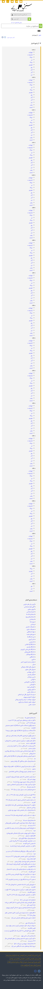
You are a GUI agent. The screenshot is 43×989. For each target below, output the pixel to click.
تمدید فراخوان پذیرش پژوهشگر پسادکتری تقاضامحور (21, 771)
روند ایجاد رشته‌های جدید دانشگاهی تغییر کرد (23, 946)
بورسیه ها (32, 622)
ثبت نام (12, 22)
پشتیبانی (39, 965)
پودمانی (33, 624)
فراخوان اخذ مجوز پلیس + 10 (27, 900)
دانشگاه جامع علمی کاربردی (28, 649)
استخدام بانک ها (30, 614)
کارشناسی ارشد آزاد (19, 956)
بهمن (31, 105)
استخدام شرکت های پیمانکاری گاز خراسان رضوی (22, 761)
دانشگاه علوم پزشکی (29, 652)
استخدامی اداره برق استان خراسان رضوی (24, 861)
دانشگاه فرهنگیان (30, 654)
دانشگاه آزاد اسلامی (30, 644)
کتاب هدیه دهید (11, 38)
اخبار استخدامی (31, 612)
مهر (31, 67)
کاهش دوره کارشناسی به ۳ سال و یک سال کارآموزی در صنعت (19, 931)
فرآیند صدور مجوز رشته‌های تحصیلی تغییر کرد (23, 918)
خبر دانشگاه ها (31, 637)
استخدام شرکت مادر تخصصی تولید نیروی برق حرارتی (21, 810)
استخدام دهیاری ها (30, 718)
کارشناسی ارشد (31, 687)
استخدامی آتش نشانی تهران (28, 936)
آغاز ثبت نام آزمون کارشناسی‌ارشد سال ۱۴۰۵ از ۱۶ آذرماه (21, 895)
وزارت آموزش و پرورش (29, 697)
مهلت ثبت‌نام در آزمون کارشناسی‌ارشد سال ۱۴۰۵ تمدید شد (20, 815)
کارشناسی (32, 684)
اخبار (40, 35)
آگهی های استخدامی (29, 607)
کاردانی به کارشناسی (29, 682)
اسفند (31, 107)
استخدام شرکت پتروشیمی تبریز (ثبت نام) (24, 943)
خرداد (31, 57)
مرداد (31, 62)
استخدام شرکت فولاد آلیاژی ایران (26, 838)
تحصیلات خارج (31, 629)
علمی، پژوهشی (31, 672)
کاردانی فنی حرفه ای (14, 959)
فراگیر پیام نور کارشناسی (35, 959)
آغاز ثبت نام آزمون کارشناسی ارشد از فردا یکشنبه (22, 846)
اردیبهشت (29, 55)
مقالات (9, 962)
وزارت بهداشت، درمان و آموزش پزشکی (25, 699)
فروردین (30, 52)
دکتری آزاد (34, 956)
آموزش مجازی (31, 609)
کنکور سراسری (31, 689)
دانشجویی (32, 642)
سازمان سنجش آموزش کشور (28, 662)
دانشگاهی (32, 657)
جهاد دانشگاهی (31, 632)
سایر (33, 664)
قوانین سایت (23, 965)
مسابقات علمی (31, 692)
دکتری (33, 659)
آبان (31, 70)
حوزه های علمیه (31, 634)
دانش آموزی (32, 639)
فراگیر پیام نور (31, 674)
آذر (31, 72)
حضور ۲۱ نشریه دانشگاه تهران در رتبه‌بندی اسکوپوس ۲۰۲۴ (20, 879)
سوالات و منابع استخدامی (17, 962)
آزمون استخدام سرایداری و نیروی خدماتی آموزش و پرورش (20, 907)
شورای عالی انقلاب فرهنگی (28, 667)
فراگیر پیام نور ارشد (10, 956)
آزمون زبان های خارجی (29, 604)
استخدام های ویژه (30, 617)
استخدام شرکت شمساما (29, 820)
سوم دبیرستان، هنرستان (28, 962)
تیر (31, 60)
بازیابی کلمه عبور (18, 22)
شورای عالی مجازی (30, 669)
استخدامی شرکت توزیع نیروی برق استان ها (24, 782)
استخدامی (32, 619)
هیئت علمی (31, 704)
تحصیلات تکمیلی (30, 627)
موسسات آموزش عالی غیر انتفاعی (26, 694)
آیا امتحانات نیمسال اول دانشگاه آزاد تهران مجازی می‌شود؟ (20, 730)
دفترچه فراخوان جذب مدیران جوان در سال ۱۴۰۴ (23, 789)
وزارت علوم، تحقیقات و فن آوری (26, 702)
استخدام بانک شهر (30, 923)
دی (31, 75)
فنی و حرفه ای (31, 677)
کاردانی (33, 679)
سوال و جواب (33, 965)
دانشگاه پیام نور (31, 647)
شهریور (30, 65)
